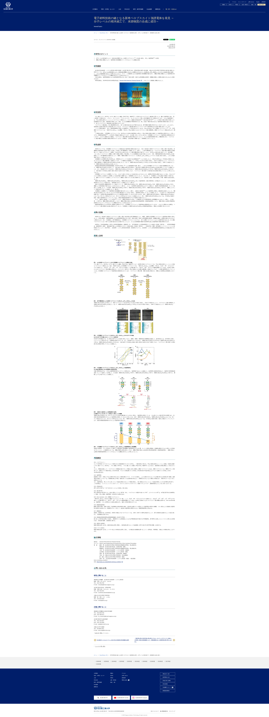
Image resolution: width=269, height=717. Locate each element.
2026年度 (98, 661)
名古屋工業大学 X (104, 697)
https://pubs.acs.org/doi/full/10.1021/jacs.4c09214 (109, 562)
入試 (119, 9)
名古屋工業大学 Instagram (141, 697)
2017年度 (168, 661)
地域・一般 (253, 4)
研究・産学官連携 (138, 9)
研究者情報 (165, 684)
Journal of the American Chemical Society (130, 80)
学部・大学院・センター (108, 9)
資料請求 (263, 1)
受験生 (223, 4)
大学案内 (95, 9)
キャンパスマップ (242, 1)
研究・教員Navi (172, 9)
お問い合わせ (251, 1)
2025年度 (106, 661)
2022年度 (129, 661)
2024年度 (114, 661)
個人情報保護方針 (164, 711)
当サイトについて (155, 711)
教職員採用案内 (166, 690)
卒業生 (236, 4)
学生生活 (127, 9)
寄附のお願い (261, 4)
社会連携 (149, 9)
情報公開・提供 (166, 673)
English (257, 1)
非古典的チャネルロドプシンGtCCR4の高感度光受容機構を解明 (113, 640)
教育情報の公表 (166, 677)
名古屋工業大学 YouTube (122, 697)
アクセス (234, 1)
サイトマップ (172, 711)
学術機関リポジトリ (167, 687)
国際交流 (157, 9)
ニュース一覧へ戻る (100, 646)
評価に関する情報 (167, 680)
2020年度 (144, 661)
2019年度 (152, 661)
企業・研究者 (245, 4)
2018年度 (160, 661)
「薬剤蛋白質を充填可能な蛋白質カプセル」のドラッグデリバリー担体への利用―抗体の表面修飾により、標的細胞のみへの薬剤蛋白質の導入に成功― (152, 640)
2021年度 (137, 661)
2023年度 (121, 661)
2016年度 (98, 664)
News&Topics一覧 (103, 32)
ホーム (95, 32)
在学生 (230, 4)
